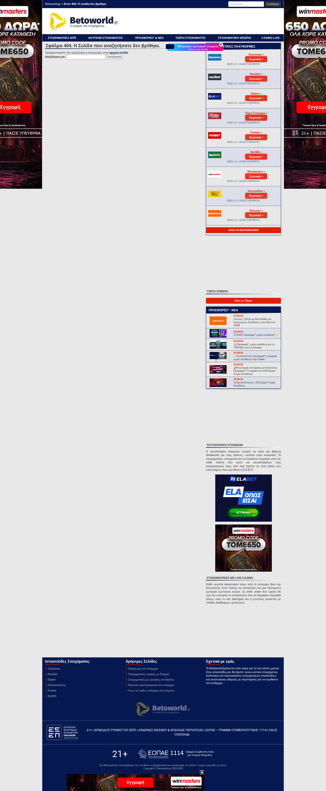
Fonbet (52, 690)
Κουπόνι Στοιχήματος (105, 37)
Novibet (52, 674)
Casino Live (270, 37)
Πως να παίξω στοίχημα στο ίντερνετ (151, 690)
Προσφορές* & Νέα (149, 37)
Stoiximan (54, 668)
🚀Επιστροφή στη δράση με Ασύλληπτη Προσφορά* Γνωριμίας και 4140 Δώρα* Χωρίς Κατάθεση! (255, 371)
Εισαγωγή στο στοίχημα (143, 668)
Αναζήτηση (273, 4)
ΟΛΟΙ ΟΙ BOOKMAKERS (243, 230)
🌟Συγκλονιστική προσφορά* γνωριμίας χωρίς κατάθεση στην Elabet (255, 358)
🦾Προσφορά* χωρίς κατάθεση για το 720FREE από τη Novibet (254, 346)
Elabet (51, 679)
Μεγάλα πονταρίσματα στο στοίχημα (151, 685)
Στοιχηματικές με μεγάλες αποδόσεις (151, 679)
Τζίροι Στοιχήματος (190, 37)
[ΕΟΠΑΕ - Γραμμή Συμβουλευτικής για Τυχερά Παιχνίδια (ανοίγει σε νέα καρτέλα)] (176, 754)
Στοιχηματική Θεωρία (234, 37)
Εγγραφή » (256, 59)
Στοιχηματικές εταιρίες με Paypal (148, 674)
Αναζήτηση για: (55, 56)
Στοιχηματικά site (62, 37)
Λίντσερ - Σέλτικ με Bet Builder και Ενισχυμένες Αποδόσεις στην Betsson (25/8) (254, 322)
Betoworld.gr (53, 3)
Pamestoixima (56, 685)
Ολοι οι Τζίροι (243, 300)
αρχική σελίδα (118, 52)
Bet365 (52, 696)
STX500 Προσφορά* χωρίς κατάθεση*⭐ (256, 334)
